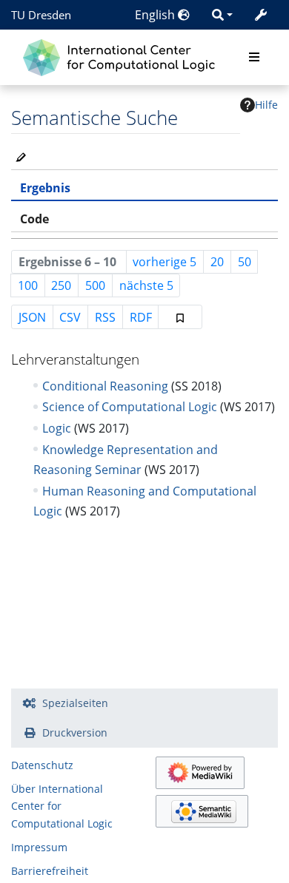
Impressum (39, 847)
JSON (32, 317)
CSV (70, 317)
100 (28, 285)
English (156, 15)
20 (217, 262)
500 (95, 285)
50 (244, 262)
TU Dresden (41, 14)
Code (34, 219)
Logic (56, 428)
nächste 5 (146, 285)
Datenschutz (42, 765)
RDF (141, 317)
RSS (105, 317)
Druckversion (74, 732)
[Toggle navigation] (254, 57)
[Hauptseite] (122, 56)
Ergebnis (45, 188)
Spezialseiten (75, 703)
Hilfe (266, 105)
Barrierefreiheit (49, 871)
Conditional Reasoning (105, 386)
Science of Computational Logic (129, 407)
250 (61, 285)
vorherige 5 (164, 262)
